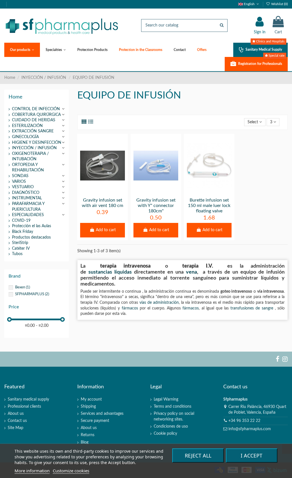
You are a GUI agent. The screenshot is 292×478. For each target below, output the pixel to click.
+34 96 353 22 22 (244, 421)
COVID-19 (21, 221)
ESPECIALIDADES (28, 215)
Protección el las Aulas (31, 226)
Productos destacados (31, 237)
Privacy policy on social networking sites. (174, 416)
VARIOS (19, 182)
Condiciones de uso (171, 426)
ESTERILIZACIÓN (27, 126)
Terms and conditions (172, 407)
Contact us (17, 421)
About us (16, 414)
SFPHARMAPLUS (32, 294)
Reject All (198, 455)
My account (91, 399)
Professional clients (24, 407)
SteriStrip (20, 243)
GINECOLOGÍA (25, 137)
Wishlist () (279, 4)
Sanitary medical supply (28, 399)
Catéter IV (21, 249)
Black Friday (22, 232)
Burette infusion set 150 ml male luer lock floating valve (209, 205)
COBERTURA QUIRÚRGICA (36, 115)
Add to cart (106, 230)
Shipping (88, 407)
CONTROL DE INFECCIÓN (36, 109)
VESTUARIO (23, 187)
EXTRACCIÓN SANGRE (33, 131)
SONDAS (20, 176)
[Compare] (102, 192)
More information (32, 470)
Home (16, 97)
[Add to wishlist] (94, 192)
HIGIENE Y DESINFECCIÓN (36, 143)
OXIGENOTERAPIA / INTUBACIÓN (30, 156)
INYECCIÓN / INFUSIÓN (34, 148)
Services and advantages (102, 414)
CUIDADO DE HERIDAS (33, 120)
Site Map (15, 428)
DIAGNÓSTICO (25, 193)
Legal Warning (166, 399)
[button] (22, 50)
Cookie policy (165, 434)
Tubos (17, 254)
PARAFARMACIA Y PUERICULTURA (28, 207)
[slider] (9, 319)
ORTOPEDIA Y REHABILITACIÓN (28, 168)
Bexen (22, 287)
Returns (87, 435)
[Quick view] (111, 192)
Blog (84, 442)
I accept (251, 455)
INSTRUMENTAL (27, 198)
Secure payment (95, 421)
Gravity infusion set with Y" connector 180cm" (156, 205)
